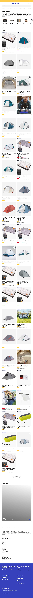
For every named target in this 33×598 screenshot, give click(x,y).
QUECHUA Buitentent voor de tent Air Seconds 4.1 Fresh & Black (8, 198)
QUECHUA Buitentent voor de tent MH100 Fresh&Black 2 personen (23, 134)
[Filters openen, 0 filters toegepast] (3, 28)
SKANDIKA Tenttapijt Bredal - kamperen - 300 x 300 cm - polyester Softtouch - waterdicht (23, 240)
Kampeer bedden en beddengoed (6, 558)
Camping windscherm (5, 557)
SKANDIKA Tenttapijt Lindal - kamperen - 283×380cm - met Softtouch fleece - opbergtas (8, 282)
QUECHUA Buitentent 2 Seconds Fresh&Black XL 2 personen (22, 448)
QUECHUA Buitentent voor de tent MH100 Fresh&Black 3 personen (23, 345)
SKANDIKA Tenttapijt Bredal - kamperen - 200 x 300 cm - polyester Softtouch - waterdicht (8, 240)
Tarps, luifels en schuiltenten (6, 541)
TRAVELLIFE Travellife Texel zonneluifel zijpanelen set (8, 406)
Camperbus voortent (5, 551)
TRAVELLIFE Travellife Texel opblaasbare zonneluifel (23, 325)
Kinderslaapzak (4, 548)
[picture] (9, 39)
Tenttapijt (3, 543)
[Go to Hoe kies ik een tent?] (29, 520)
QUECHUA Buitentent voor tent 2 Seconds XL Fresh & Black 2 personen (24, 48)
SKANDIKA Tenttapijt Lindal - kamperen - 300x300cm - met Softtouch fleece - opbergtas (23, 176)
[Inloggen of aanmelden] (28, 3)
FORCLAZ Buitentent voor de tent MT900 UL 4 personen (8, 325)
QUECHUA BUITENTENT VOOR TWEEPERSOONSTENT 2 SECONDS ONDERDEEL (22, 218)
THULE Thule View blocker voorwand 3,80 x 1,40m (24, 406)
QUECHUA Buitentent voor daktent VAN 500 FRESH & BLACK (23, 70)
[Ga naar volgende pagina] (19, 477)
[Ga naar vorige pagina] (13, 477)
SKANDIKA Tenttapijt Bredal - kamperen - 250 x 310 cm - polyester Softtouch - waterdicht (8, 427)
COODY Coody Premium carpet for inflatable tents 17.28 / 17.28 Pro (22, 366)
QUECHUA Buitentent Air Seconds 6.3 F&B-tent (9, 92)
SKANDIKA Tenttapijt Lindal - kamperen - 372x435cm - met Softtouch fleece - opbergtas (8, 469)
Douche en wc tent (4, 542)
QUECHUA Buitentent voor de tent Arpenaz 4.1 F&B (9, 134)
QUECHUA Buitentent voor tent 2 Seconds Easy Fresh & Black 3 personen (9, 176)
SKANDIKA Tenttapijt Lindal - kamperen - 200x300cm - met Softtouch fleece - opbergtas (8, 48)
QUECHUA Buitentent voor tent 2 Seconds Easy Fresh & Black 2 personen (9, 262)
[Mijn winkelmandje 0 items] (30, 3)
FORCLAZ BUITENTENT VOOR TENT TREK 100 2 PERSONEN (8, 218)
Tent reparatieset (4, 544)
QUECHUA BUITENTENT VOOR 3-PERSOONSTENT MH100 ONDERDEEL (23, 198)
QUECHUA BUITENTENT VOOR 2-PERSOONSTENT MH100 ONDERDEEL (23, 282)
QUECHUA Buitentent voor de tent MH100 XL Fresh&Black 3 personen (8, 112)
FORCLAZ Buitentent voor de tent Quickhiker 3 (7, 386)
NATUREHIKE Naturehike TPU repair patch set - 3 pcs (23, 386)
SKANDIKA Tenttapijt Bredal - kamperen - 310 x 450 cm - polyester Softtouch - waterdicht (23, 154)
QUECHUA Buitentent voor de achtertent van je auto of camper (23, 92)
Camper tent (3, 556)
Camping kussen (4, 552)
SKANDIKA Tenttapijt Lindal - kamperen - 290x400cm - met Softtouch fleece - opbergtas (23, 304)
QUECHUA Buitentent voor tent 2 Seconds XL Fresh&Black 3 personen (9, 154)
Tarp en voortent (4, 549)
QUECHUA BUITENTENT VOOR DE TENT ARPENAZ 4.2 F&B (23, 262)
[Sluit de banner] (30, 1)
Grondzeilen (19, 23)
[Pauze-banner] (29, 1)
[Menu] (3, 3)
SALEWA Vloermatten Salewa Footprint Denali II (23, 427)
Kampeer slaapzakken (5, 559)
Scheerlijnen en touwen (26, 23)
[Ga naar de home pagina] (15, 3)
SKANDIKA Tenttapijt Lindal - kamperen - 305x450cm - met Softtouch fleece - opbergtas (8, 304)
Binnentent (5, 23)
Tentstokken (12, 23)
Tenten (3, 550)
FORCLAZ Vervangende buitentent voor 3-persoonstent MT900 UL (9, 366)
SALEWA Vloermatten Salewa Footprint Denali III (8, 448)
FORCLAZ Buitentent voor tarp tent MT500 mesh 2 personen (9, 70)
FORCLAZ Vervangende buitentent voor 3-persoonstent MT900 (9, 345)
